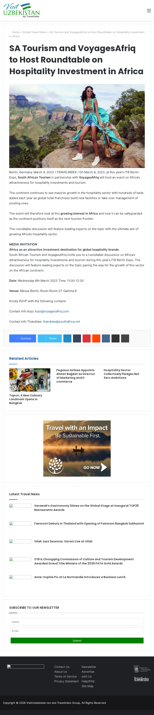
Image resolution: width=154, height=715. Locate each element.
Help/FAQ (88, 681)
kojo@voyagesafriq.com (52, 311)
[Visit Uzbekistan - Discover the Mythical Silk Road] (21, 10)
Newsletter (89, 666)
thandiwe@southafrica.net (61, 321)
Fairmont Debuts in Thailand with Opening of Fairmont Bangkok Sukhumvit (89, 524)
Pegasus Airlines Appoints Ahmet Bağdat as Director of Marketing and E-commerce (75, 376)
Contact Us (61, 666)
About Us (60, 671)
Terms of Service (65, 676)
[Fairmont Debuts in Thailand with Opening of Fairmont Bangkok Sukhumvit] (20, 529)
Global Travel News (34, 32)
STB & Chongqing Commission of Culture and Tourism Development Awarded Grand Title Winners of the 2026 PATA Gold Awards (84, 561)
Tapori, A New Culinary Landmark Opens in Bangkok (25, 399)
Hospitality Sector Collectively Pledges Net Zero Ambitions (121, 374)
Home (15, 32)
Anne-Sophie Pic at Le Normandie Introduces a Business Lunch (80, 577)
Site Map (87, 686)
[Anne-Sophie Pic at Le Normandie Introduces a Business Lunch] (20, 582)
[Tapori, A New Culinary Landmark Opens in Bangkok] (29, 380)
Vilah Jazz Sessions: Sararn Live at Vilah (63, 541)
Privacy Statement (66, 681)
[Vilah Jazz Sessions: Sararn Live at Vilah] (20, 546)
